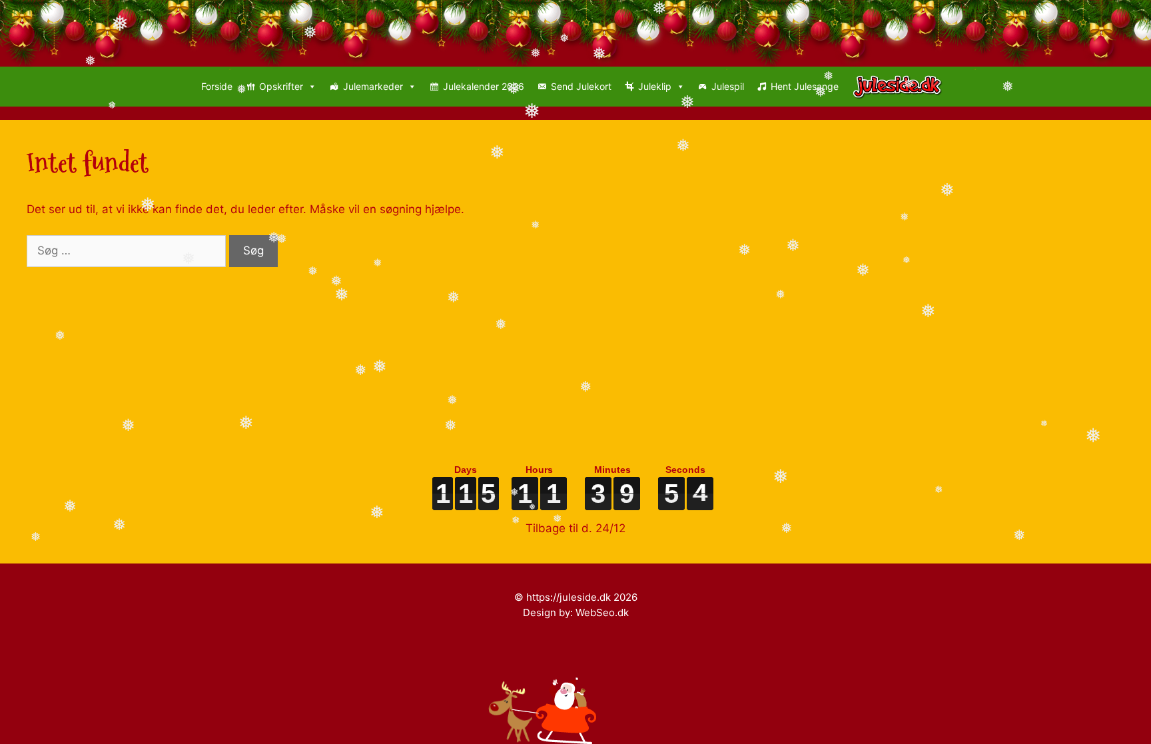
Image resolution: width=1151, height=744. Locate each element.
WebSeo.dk (602, 612)
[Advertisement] (426, 360)
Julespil (727, 86)
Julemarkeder (373, 86)
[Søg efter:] (128, 250)
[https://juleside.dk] (901, 87)
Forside (216, 86)
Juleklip (654, 86)
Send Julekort (581, 86)
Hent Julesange (805, 86)
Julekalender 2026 (483, 86)
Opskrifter (281, 86)
